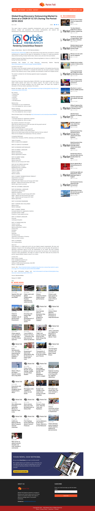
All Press (29, 10)
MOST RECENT (21, 10)
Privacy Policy (43, 509)
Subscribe (66, 495)
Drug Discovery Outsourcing (19, 52)
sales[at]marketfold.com (30, 501)
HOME (15, 10)
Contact (57, 509)
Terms (37, 509)
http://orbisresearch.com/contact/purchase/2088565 (44, 114)
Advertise (51, 509)
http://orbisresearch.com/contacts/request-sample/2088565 (26, 64)
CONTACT (35, 10)
